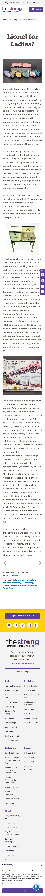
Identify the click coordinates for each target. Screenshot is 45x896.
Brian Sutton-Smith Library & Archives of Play (12, 760)
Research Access (11, 787)
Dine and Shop (10, 731)
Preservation (9, 803)
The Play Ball (29, 762)
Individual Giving (30, 753)
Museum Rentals (11, 727)
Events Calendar (11, 702)
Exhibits (28, 681)
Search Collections (12, 753)
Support (28, 748)
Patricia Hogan (12, 575)
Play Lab (27, 714)
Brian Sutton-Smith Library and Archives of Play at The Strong (20, 581)
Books (7, 859)
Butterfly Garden (30, 718)
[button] (42, 865)
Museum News (10, 823)
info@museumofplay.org (22, 663)
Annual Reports (10, 855)
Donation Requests (12, 740)
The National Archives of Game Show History (11, 780)
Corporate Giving (30, 757)
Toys (11, 588)
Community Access (12, 846)
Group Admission (11, 690)
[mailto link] (42, 291)
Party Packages (10, 723)
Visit (7, 681)
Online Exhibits (29, 690)
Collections (10, 748)
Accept (22, 891)
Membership (9, 706)
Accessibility (9, 718)
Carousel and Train (31, 723)
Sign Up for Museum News (22, 616)
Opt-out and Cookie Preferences (12, 884)
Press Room (9, 851)
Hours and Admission (13, 686)
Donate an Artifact (12, 799)
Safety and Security (12, 736)
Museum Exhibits (30, 686)
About (8, 811)
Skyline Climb (29, 709)
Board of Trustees (11, 827)
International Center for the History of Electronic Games (12, 770)
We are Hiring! (22, 671)
